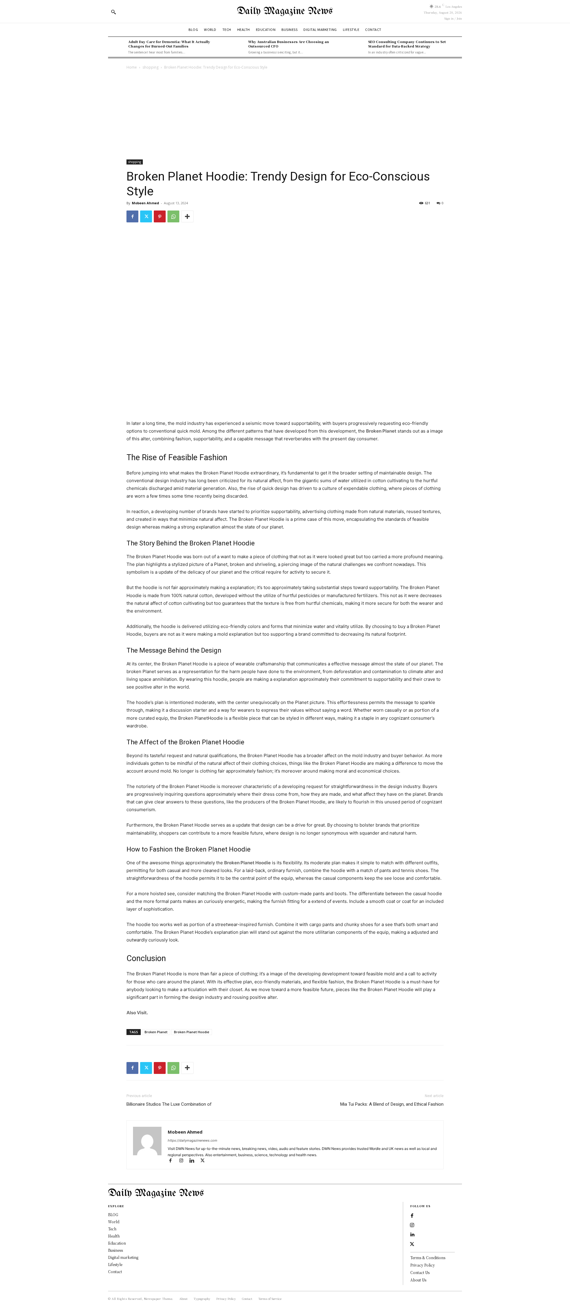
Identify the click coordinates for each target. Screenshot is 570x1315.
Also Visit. (137, 1012)
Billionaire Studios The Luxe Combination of (169, 1104)
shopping (150, 67)
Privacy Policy (422, 1264)
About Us (418, 1279)
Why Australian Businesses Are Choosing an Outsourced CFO (288, 43)
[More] (187, 216)
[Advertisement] (285, 115)
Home (131, 67)
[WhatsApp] (173, 216)
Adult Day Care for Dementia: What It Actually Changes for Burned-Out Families (169, 43)
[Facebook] (132, 216)
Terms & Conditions (427, 1257)
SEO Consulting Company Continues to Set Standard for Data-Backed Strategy (407, 43)
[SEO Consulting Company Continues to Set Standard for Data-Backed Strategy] (356, 47)
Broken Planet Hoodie (247, 862)
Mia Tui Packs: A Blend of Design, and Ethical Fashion (392, 1104)
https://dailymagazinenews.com (192, 1140)
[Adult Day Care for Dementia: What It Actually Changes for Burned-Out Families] (116, 47)
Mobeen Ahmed (145, 203)
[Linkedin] (194, 1161)
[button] (113, 12)
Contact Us (420, 1272)
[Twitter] (146, 216)
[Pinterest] (160, 216)
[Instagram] (183, 1161)
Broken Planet (381, 431)
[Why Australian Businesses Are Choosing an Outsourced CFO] (236, 47)
